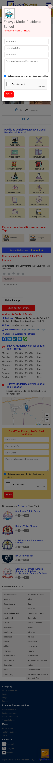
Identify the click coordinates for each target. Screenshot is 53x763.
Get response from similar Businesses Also (28, 76)
